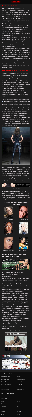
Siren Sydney (9, 234)
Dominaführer (5, 328)
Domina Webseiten (5, 389)
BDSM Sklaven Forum (21, 387)
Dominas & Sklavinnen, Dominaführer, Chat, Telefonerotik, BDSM (16, 104)
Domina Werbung (5, 379)
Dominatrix (19, 411)
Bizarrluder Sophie (24, 297)
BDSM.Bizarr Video (5, 376)
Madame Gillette (23, 234)
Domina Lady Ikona (23, 250)
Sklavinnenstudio (6, 276)
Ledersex (3, 409)
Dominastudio (19, 396)
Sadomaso (3, 406)
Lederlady (3, 411)
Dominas (18, 409)
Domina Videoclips (21, 381)
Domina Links (19, 384)
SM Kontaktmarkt (20, 389)
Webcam (18, 414)
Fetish (18, 403)
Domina (18, 401)
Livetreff (3, 414)
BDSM (18, 398)
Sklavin (2, 401)
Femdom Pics (4, 381)
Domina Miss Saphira (23, 219)
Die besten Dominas (21, 379)
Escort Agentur (25, 278)
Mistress (3, 403)
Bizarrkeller (16, 2)
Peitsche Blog (4, 387)
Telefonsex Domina (16, 188)
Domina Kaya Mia (9, 219)
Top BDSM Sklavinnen (6, 384)
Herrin (18, 406)
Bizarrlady (19, 376)
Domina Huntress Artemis (8, 250)
